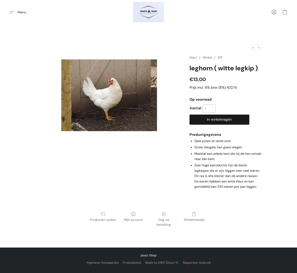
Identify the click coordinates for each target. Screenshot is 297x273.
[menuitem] (253, 48)
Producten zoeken (103, 220)
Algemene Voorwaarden (102, 263)
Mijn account (133, 220)
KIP (220, 57)
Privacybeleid (132, 263)
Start (193, 57)
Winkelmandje (194, 220)
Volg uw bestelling (163, 222)
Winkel (207, 57)
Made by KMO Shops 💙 (162, 263)
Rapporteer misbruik (197, 263)
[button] (148, 12)
